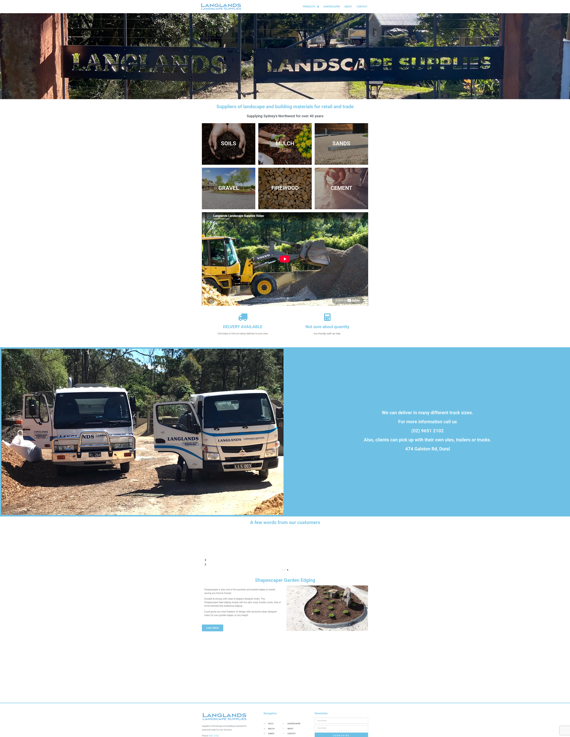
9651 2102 (214, 735)
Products (309, 6)
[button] (282, 569)
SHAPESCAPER (331, 6)
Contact (362, 6)
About (348, 6)
